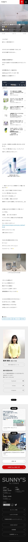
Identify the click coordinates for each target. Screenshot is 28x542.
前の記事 (3, 33)
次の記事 (24, 33)
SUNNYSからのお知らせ (7, 318)
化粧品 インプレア (16, 318)
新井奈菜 (22, 318)
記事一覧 (14, 33)
